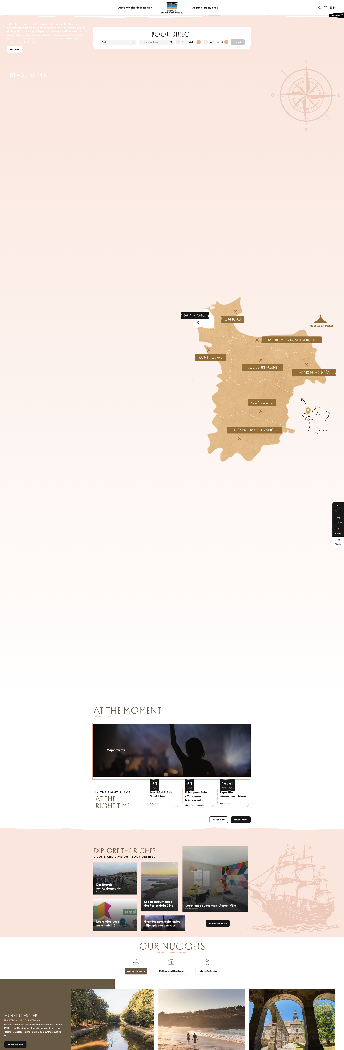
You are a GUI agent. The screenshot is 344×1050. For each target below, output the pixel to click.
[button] (320, 8)
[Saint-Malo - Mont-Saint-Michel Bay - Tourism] (172, 8)
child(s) (220, 42)
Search (237, 42)
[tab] (135, 966)
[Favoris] (325, 8)
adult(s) (192, 42)
